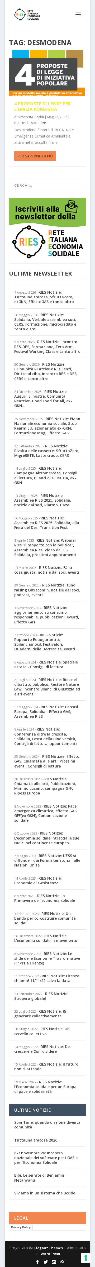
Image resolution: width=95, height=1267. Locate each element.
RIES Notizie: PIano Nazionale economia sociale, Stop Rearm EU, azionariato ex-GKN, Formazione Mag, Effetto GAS (47, 426)
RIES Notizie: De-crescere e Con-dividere (42, 1049)
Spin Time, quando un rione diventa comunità (47, 1124)
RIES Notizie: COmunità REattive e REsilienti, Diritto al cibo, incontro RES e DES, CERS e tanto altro (46, 371)
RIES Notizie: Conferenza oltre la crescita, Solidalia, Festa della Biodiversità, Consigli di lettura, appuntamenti (45, 736)
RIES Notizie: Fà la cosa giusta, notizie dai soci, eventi (46, 570)
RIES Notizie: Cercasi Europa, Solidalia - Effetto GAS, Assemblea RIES (46, 711)
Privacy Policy (21, 1227)
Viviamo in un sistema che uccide (44, 1193)
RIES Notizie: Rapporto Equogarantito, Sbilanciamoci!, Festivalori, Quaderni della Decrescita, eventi (44, 642)
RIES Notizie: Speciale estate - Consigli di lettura (46, 664)
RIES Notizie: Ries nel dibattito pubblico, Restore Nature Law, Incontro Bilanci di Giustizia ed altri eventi (47, 686)
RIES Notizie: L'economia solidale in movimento (45, 938)
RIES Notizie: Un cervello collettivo (42, 1031)
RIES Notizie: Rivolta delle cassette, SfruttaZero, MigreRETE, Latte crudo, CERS (46, 450)
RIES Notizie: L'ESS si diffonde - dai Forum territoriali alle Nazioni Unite (47, 860)
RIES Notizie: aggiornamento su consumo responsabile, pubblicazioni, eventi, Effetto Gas (46, 614)
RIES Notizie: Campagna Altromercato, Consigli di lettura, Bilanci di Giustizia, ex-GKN (45, 475)
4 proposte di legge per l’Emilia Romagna (42, 106)
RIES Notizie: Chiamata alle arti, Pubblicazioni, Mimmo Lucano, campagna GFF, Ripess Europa (45, 786)
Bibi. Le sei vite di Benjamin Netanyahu (39, 1177)
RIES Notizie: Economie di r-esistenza (38, 880)
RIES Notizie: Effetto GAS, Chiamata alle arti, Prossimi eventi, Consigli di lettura (46, 761)
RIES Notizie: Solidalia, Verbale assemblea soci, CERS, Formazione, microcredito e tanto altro (45, 322)
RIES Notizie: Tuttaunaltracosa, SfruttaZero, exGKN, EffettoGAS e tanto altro (44, 297)
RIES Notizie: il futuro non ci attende (46, 1066)
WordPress (50, 1253)
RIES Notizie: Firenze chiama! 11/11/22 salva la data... (46, 978)
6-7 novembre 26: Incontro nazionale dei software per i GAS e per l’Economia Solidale (46, 1157)
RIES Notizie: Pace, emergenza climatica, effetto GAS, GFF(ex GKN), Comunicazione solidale (46, 813)
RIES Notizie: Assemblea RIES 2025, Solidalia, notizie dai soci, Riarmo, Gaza (42, 500)
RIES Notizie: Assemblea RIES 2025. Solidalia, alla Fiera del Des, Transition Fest (46, 522)
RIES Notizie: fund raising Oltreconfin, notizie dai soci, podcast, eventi (47, 590)
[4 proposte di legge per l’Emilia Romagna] (47, 73)
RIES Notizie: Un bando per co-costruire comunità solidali (45, 918)
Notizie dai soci (25, 122)
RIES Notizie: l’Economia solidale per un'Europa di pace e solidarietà (45, 1086)
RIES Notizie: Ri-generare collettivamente (41, 1013)
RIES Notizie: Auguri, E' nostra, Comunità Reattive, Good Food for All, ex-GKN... (43, 398)
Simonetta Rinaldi (31, 117)
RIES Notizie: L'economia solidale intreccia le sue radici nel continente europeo (46, 838)
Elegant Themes (48, 1248)
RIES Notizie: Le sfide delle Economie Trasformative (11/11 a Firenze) (47, 958)
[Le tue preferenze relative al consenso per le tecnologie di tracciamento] (86, 1258)
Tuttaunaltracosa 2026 (35, 1140)
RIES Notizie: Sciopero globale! (41, 996)
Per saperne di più (35, 155)
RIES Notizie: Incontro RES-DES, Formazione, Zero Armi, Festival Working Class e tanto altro (47, 346)
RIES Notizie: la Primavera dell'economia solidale (44, 898)
